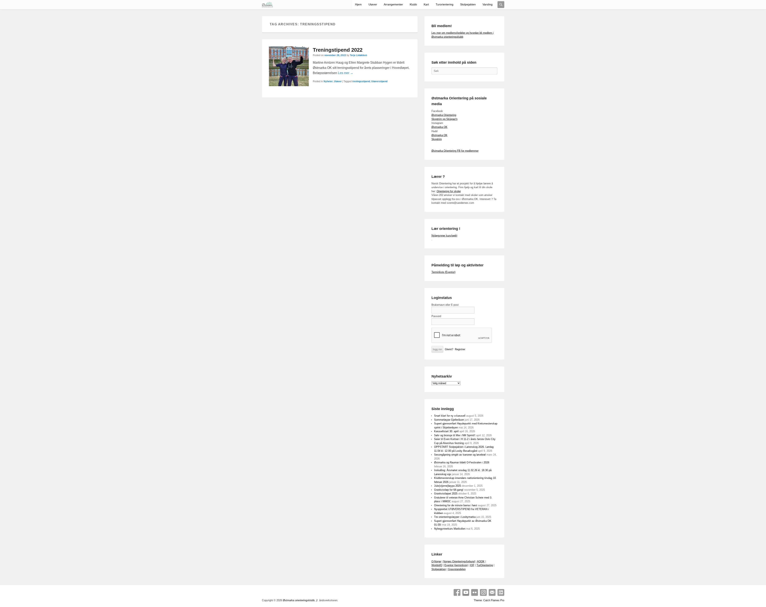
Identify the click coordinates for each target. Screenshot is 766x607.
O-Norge (436, 561)
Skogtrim (436, 139)
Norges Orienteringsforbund (459, 561)
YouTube (465, 592)
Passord (436, 316)
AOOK (481, 561)
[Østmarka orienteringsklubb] (267, 4)
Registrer (460, 349)
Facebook (457, 592)
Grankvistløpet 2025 (445, 493)
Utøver (372, 4)
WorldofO (436, 565)
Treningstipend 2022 (337, 50)
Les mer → (345, 73)
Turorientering (444, 4)
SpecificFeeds (501, 592)
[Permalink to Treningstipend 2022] (289, 66)
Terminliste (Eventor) (443, 272)
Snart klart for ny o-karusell (449, 415)
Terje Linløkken (358, 55)
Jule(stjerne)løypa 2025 (447, 485)
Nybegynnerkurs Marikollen (449, 528)
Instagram (483, 592)
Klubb (413, 4)
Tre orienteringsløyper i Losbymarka (455, 516)
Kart (426, 4)
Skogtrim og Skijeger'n (444, 119)
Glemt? (449, 349)
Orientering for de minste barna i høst (455, 505)
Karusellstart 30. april (446, 431)
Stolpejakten (468, 4)
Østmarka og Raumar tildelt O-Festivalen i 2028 (461, 462)
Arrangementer (393, 4)
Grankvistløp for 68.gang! (448, 489)
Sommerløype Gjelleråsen (449, 419)
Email (492, 592)
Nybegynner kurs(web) (444, 235)
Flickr (474, 592)
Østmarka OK (439, 127)
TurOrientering (485, 565)
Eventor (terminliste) (456, 565)
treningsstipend (361, 81)
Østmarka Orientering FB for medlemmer (455, 150)
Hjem (358, 4)
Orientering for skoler (449, 191)
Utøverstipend (379, 81)
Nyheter (328, 81)
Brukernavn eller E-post (445, 304)
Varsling (488, 4)
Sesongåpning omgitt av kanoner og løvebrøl (460, 454)
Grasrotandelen (457, 569)
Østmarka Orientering (443, 115)
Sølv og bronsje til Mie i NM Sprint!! (454, 435)
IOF (472, 565)
